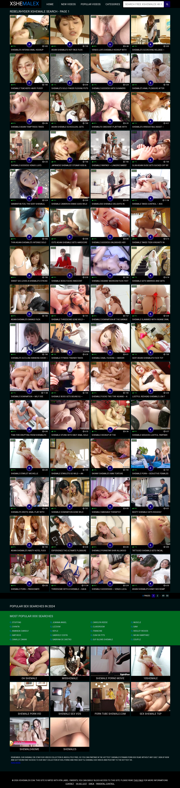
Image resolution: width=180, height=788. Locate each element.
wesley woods (140, 631)
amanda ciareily (20, 631)
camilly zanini (19, 639)
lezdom (56, 626)
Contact (70, 784)
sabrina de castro (61, 639)
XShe (24, 4)
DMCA (91, 784)
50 (167, 596)
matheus (16, 635)
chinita (15, 626)
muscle (137, 622)
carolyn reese (100, 622)
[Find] (167, 4)
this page (138, 780)
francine (97, 631)
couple (137, 639)
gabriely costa (60, 635)
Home (50, 4)
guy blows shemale (102, 639)
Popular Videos (91, 4)
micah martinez (141, 635)
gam (135, 626)
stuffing (16, 622)
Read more (16, 763)
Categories (113, 4)
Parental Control (105, 784)
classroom (98, 626)
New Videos (68, 4)
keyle (55, 631)
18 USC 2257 (81, 784)
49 (163, 596)
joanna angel (59, 622)
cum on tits (98, 635)
